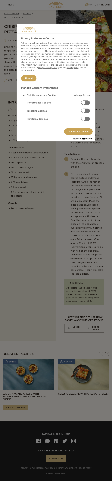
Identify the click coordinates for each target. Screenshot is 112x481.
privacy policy (27, 70)
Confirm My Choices (78, 131)
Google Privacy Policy (48, 68)
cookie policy (73, 68)
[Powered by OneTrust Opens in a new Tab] (83, 139)
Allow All (29, 78)
